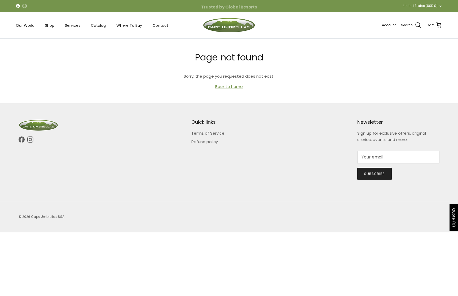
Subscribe (374, 173)
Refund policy (204, 141)
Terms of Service (207, 133)
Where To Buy (129, 25)
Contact (160, 25)
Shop (49, 25)
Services (72, 25)
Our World (25, 25)
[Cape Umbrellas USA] (229, 25)
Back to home (229, 86)
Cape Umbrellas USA (47, 216)
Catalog (98, 25)
